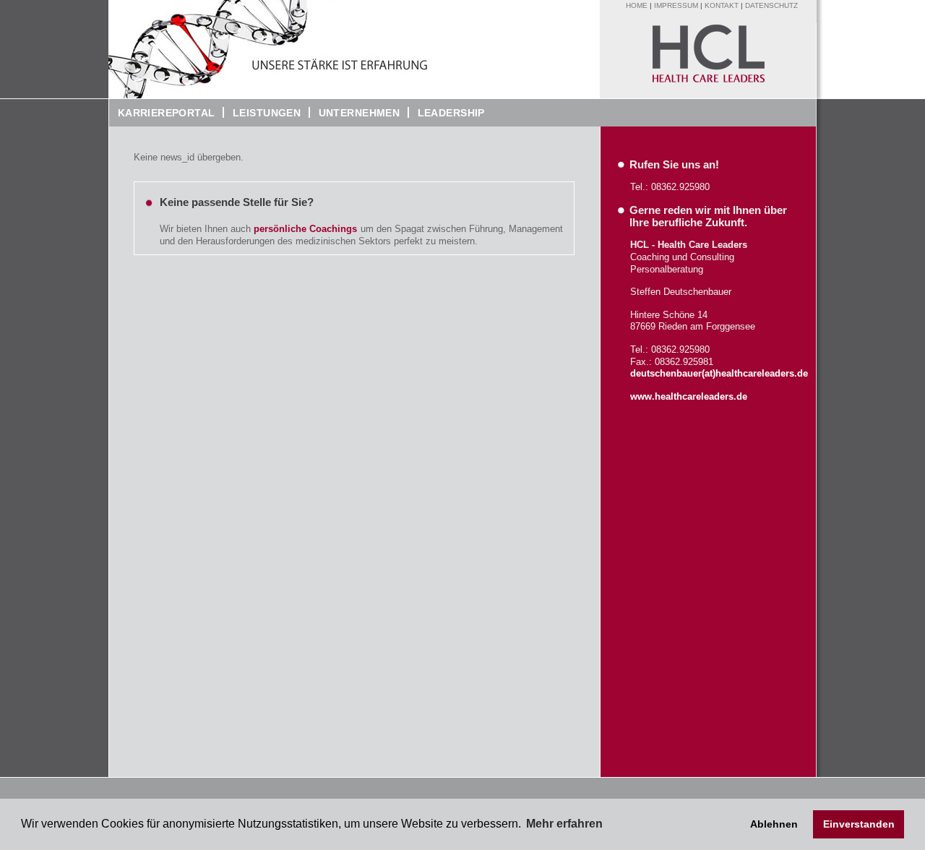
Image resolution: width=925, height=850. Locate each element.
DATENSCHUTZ (771, 5)
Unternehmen (355, 113)
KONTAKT (722, 5)
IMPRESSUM (676, 5)
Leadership (447, 113)
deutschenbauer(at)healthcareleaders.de (719, 373)
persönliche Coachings (305, 228)
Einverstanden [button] (859, 824)
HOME (637, 5)
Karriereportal (162, 113)
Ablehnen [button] (774, 824)
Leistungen (267, 113)
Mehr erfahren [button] (564, 823)
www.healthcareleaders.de (688, 396)
